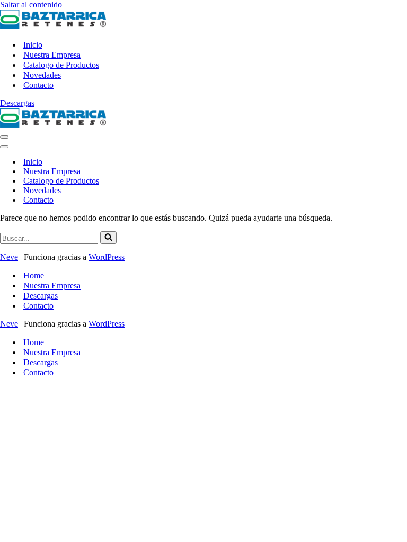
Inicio (32, 44)
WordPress (107, 256)
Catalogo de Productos (61, 64)
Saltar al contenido (31, 4)
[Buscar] (108, 237)
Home (33, 275)
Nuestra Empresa (52, 54)
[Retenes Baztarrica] (53, 26)
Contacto (38, 84)
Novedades (42, 74)
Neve (9, 256)
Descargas (17, 102)
